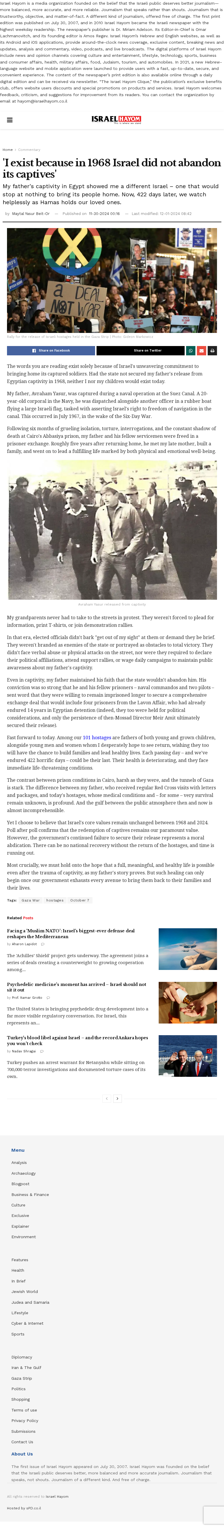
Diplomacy (22, 1357)
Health (17, 1270)
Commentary (29, 150)
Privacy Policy (24, 1420)
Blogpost (20, 1183)
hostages (55, 900)
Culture (18, 1205)
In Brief (18, 1281)
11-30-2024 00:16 (104, 213)
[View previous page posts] (106, 1099)
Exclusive (20, 1215)
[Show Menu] (10, 120)
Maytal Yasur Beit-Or (31, 213)
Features (19, 1259)
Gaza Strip (21, 1378)
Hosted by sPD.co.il (24, 1508)
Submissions (23, 1431)
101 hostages (97, 737)
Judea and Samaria (30, 1302)
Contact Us (22, 1441)
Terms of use (24, 1410)
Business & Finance (30, 1194)
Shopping (20, 1399)
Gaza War (31, 900)
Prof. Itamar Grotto (27, 998)
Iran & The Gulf (26, 1367)
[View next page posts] (117, 1099)
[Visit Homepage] (116, 120)
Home (8, 150)
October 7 (80, 900)
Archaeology (23, 1173)
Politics (18, 1388)
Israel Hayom (57, 1497)
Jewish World (24, 1291)
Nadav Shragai (24, 1051)
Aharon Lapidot (24, 944)
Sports (17, 1334)
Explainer (20, 1226)
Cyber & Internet (27, 1323)
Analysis (19, 1162)
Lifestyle (19, 1312)
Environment (23, 1236)
